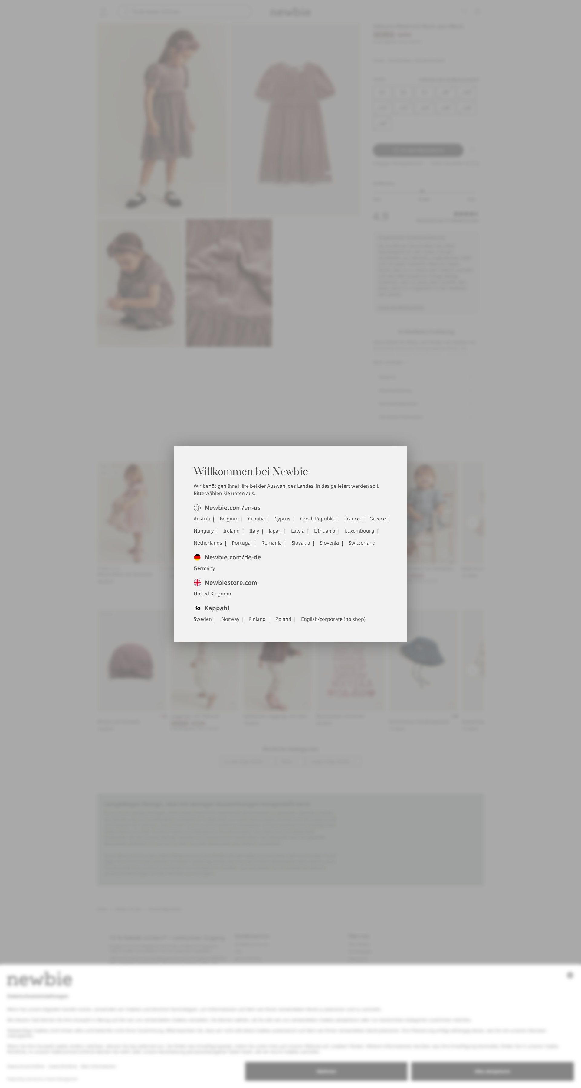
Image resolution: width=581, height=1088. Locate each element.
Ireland (231, 530)
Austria (202, 518)
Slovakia (300, 542)
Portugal (242, 542)
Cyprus (282, 518)
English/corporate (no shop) (333, 619)
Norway (230, 619)
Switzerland (362, 542)
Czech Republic (317, 518)
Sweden (203, 619)
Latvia (297, 530)
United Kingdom (212, 593)
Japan (275, 530)
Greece (377, 518)
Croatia (256, 518)
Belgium (229, 518)
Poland (283, 619)
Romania (271, 542)
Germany (204, 568)
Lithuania (324, 530)
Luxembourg (359, 530)
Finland (257, 619)
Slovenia (329, 542)
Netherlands (208, 542)
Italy (254, 530)
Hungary (204, 530)
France (352, 518)
